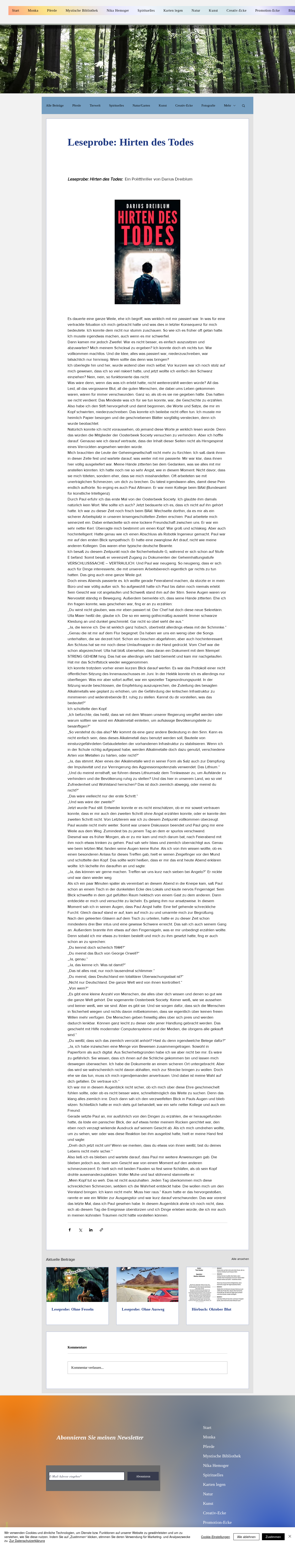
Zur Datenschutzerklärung (27, 1540)
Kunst (163, 105)
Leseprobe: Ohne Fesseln (73, 1309)
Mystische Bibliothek (222, 1455)
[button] (243, 105)
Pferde (76, 105)
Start (207, 1427)
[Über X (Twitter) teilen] (80, 1230)
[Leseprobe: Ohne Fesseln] (77, 1284)
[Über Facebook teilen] (70, 1230)
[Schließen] (289, 1537)
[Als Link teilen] (101, 1230)
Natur (208, 1493)
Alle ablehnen (246, 1537)
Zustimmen (273, 1537)
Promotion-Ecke (217, 1522)
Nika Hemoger (216, 1465)
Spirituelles (116, 105)
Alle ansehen (240, 1259)
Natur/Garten (141, 105)
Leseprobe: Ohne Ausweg (143, 1309)
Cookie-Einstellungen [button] (215, 1537)
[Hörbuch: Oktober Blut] (218, 1284)
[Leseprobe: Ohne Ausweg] (148, 1284)
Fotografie (208, 105)
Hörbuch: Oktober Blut (211, 1309)
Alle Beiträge (55, 105)
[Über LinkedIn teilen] (91, 1230)
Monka (209, 1437)
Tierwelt (95, 105)
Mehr (227, 105)
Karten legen (214, 1484)
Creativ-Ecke (184, 105)
